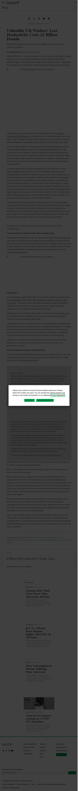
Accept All (29, 400)
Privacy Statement (58, 395)
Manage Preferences (45, 400)
